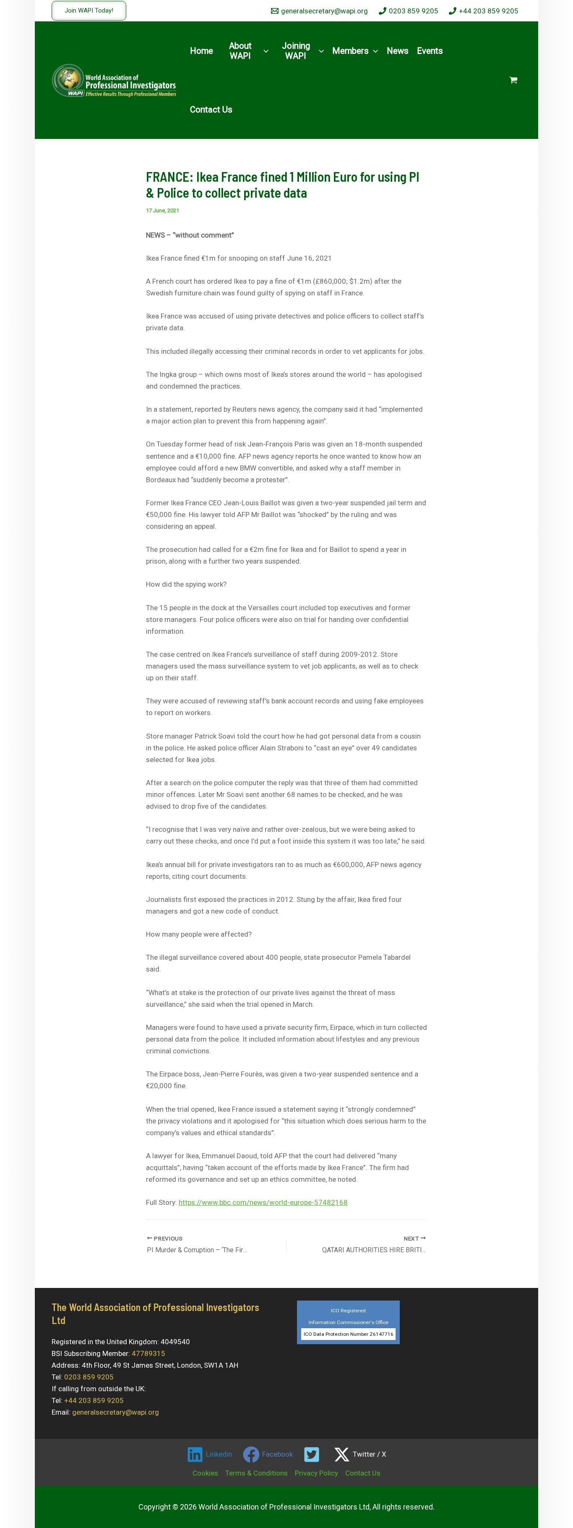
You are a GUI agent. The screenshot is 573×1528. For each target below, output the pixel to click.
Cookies (205, 1473)
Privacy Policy (316, 1473)
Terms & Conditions (256, 1473)
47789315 (148, 1353)
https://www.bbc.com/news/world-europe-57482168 (263, 1202)
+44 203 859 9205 (94, 1400)
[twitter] (313, 1454)
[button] (89, 11)
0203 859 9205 (89, 1377)
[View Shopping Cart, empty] (513, 80)
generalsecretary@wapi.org (115, 1412)
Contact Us (362, 1473)
